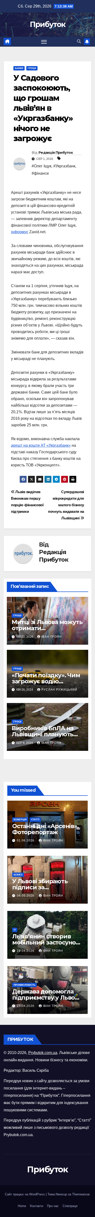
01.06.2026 (26, 840)
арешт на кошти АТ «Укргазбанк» (41, 445)
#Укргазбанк (64, 166)
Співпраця (70, 1206)
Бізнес (18, 874)
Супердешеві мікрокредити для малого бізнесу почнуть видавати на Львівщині (66, 505)
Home (22, 1206)
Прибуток (47, 24)
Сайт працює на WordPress (25, 1194)
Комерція (20, 819)
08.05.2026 (26, 895)
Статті (35, 819)
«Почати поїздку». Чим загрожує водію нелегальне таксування (47, 681)
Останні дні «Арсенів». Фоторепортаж (45, 829)
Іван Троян (51, 636)
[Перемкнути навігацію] (44, 41)
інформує (19, 232)
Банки (19, 68)
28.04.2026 (26, 950)
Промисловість (24, 985)
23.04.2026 (26, 1006)
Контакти (36, 1206)
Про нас (53, 1206)
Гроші (32, 68)
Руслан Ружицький (59, 689)
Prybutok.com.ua (42, 1053)
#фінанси (40, 173)
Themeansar (80, 1194)
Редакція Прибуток (55, 152)
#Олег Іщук (41, 166)
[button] (79, 41)
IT (15, 929)
